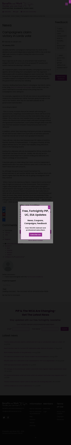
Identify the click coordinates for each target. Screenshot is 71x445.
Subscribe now (35, 235)
